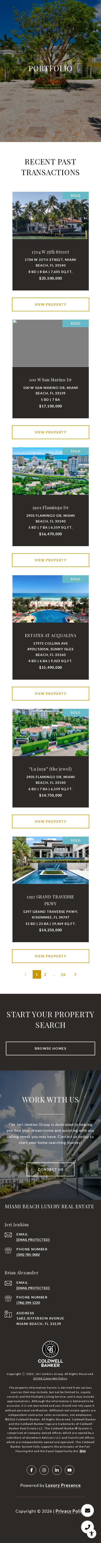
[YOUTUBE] (69, 1470)
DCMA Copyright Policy (50, 1378)
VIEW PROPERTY (50, 304)
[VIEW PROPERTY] (50, 300)
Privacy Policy (71, 1511)
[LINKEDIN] (57, 1470)
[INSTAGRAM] (44, 1470)
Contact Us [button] (50, 1169)
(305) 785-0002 (28, 1255)
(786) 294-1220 (28, 1303)
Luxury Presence (63, 1485)
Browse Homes (50, 1048)
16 (63, 974)
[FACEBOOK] (31, 1470)
